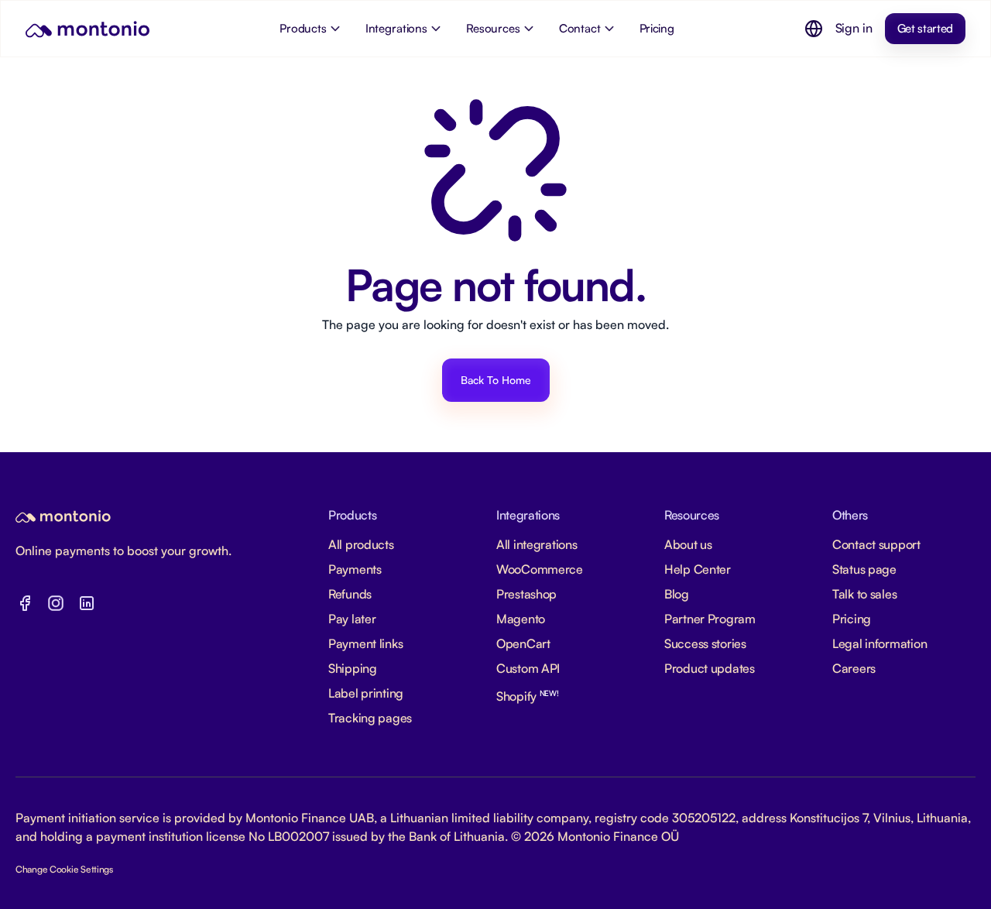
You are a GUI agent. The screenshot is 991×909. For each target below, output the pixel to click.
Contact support (876, 544)
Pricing (851, 618)
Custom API (528, 668)
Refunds (350, 594)
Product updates (709, 668)
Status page (864, 569)
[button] (813, 29)
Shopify (527, 696)
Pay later (351, 618)
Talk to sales (864, 594)
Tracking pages (370, 717)
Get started (925, 28)
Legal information (879, 643)
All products (361, 544)
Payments (355, 569)
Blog (676, 594)
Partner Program (710, 618)
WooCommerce (539, 569)
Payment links (365, 643)
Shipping (352, 668)
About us (688, 544)
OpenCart (523, 643)
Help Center (697, 569)
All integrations (537, 544)
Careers (854, 668)
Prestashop (526, 594)
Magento (520, 618)
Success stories (705, 643)
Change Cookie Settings (64, 869)
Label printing (365, 693)
